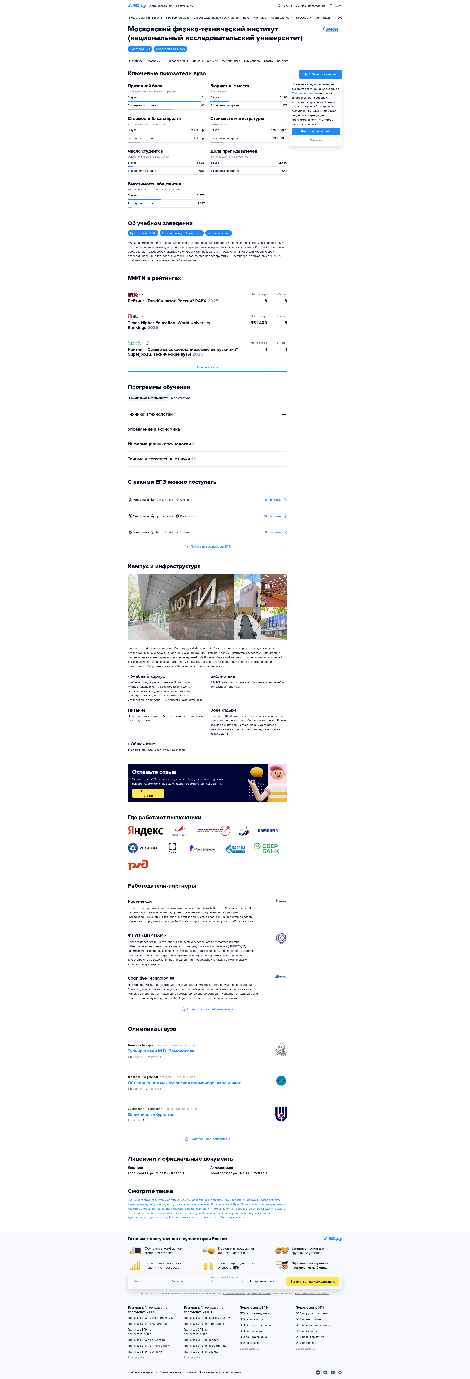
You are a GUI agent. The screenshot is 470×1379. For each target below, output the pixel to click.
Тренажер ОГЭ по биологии (202, 1340)
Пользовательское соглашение (220, 1372)
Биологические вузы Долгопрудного (254, 1200)
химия (184, 532)
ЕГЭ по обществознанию (256, 1325)
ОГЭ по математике (309, 1319)
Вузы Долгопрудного (142, 1200)
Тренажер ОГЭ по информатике (205, 1346)
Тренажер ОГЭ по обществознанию (196, 1332)
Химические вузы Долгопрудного (150, 1204)
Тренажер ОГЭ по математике (204, 1324)
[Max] (340, 1372)
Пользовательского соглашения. (312, 1293)
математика (141, 500)
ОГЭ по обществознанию (313, 1325)
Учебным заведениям (142, 1372)
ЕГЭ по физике (250, 1343)
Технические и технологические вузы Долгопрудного (205, 1217)
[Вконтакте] (318, 1372)
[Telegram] (325, 1372)
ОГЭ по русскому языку (312, 1313)
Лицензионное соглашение (178, 1372)
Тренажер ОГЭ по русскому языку (207, 1318)
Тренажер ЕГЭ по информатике (149, 1346)
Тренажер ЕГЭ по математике (147, 1324)
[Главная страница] (137, 6)
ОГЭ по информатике (310, 1337)
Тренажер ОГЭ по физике (201, 1351)
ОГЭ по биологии (307, 1331)
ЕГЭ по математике (252, 1319)
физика (185, 500)
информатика (189, 516)
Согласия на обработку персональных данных (247, 1293)
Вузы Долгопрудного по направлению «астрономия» (193, 1200)
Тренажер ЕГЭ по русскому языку (150, 1318)
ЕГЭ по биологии (251, 1331)
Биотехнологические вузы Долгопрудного (203, 1204)
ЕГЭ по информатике (254, 1337)
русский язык (164, 500)
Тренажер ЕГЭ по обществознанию (139, 1332)
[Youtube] (332, 1372)
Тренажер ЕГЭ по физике (145, 1351)
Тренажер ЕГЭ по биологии (146, 1340)
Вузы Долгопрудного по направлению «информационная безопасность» (207, 1209)
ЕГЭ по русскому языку (255, 1313)
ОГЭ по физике (306, 1343)
